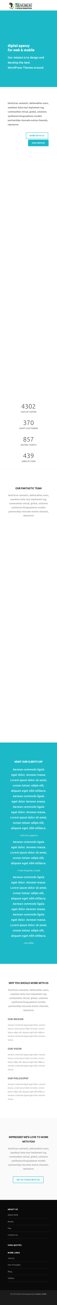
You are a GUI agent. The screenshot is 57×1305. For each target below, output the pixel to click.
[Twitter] (10, 585)
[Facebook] (17, 585)
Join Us (11, 1258)
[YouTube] (37, 1300)
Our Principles (14, 1265)
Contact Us (13, 1235)
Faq (9, 1228)
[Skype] (24, 585)
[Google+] (17, 653)
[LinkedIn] (24, 653)
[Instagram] (25, 1300)
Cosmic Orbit (40, 1294)
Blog (10, 1271)
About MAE (13, 1215)
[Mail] (30, 585)
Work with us (37, 136)
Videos (11, 1278)
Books (10, 1222)
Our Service (38, 143)
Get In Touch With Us (28, 1180)
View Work (11, 349)
